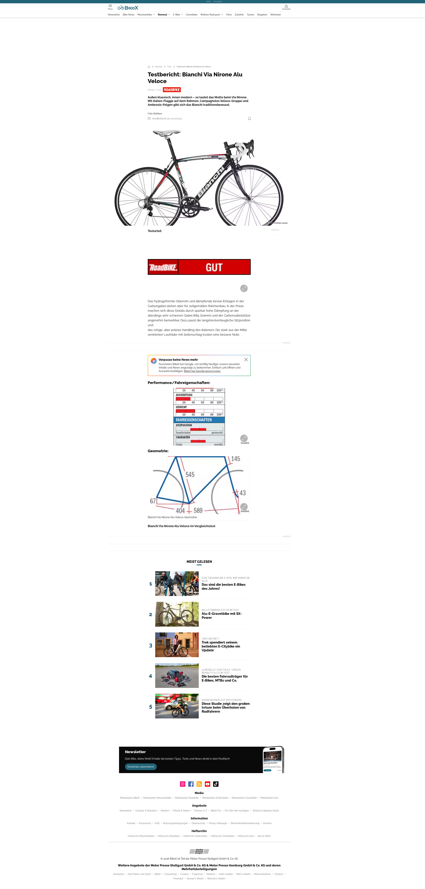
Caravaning (170, 874)
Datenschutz (198, 823)
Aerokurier (118, 874)
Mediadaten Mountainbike (157, 797)
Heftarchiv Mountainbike (141, 836)
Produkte (218, 1)
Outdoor (278, 874)
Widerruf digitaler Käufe (266, 810)
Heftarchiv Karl (246, 836)
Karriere (267, 823)
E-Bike (176, 14)
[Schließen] (246, 359)
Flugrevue (197, 874)
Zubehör (239, 14)
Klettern (165, 810)
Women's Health (216, 878)
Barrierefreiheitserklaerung (245, 823)
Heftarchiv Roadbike (169, 836)
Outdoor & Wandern (146, 810)
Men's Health (243, 874)
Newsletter (114, 14)
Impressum (145, 823)
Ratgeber (262, 14)
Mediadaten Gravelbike (244, 797)
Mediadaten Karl (269, 797)
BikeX (158, 874)
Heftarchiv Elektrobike (195, 836)
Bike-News (128, 14)
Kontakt (131, 823)
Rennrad (162, 14)
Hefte (208, 1)
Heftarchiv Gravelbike (222, 836)
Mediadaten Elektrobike (215, 797)
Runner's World (195, 878)
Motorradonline (262, 874)
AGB (157, 823)
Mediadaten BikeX (130, 797)
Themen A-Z (200, 810)
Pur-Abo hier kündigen (237, 810)
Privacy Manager (218, 823)
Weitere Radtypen (210, 14)
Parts (229, 14)
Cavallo (184, 874)
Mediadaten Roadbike (187, 797)
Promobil (178, 878)
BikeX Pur (216, 810)
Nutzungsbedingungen (175, 823)
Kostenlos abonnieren (141, 766)
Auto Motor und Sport (139, 874)
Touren (250, 14)
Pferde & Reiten (181, 810)
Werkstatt (275, 14)
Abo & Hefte (264, 836)
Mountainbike (144, 14)
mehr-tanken (226, 874)
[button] (199, 174)
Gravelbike (191, 14)
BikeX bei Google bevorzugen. (202, 371)
